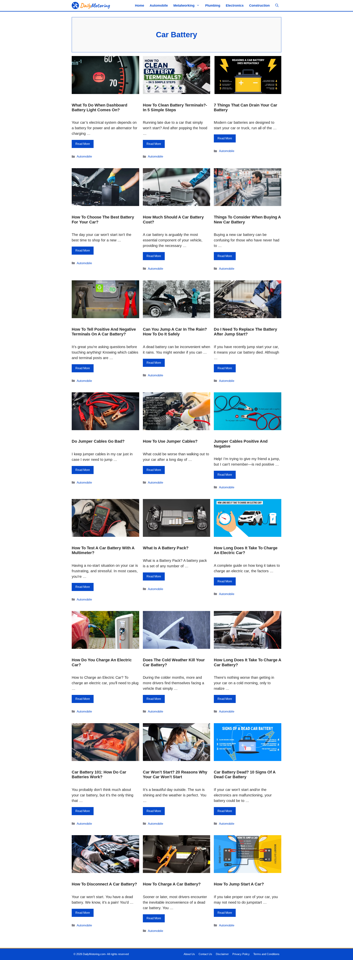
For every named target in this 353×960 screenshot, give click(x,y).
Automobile (159, 5)
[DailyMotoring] (91, 5)
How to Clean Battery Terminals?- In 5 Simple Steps (175, 107)
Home (139, 5)
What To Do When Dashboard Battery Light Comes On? (99, 107)
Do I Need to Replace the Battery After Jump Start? (245, 331)
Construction (259, 5)
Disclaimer (222, 954)
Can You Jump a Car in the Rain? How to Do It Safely (175, 331)
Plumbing (212, 5)
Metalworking (184, 5)
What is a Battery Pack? (165, 548)
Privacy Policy (241, 954)
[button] (276, 5)
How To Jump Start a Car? (239, 884)
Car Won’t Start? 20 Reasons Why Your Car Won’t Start (175, 774)
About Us (189, 954)
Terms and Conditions (266, 954)
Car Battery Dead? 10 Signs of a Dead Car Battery (244, 774)
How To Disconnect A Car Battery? (104, 884)
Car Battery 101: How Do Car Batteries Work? (99, 774)
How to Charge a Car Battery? (172, 884)
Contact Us (205, 954)
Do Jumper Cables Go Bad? (98, 441)
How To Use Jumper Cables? (170, 441)
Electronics (235, 5)
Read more (82, 143)
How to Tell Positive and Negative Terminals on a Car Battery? (104, 331)
